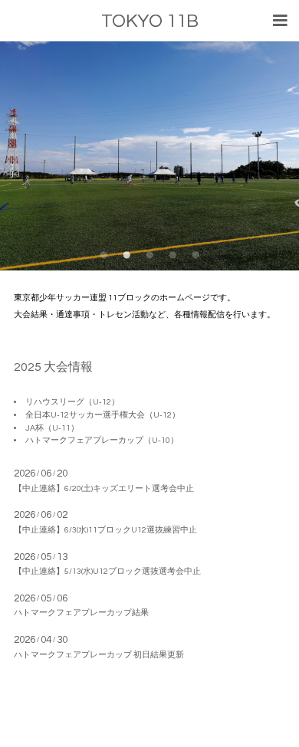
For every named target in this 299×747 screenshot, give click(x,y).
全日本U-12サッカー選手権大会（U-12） (102, 415)
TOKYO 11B (150, 21)
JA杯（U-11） (52, 428)
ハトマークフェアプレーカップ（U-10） (102, 440)
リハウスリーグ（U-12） (72, 402)
